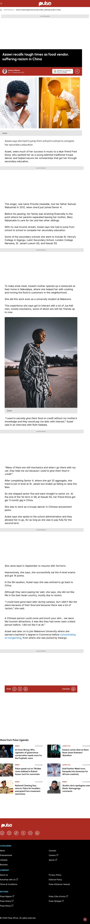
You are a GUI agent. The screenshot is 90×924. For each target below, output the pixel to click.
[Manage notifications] (85, 919)
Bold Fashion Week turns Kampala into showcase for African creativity (75, 771)
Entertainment (9, 10)
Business (4, 864)
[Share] (77, 71)
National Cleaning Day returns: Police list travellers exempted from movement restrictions (27, 789)
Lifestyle (66, 746)
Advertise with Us (7, 879)
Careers (52, 855)
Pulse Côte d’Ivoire (57, 896)
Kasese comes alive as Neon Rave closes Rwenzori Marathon (75, 752)
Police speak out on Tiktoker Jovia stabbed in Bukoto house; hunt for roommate (28, 771)
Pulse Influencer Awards (59, 884)
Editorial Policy (55, 879)
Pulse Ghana (5, 901)
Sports (51, 860)
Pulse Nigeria (6, 896)
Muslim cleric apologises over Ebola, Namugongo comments (76, 788)
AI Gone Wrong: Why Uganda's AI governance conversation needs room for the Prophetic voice (28, 753)
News (17, 746)
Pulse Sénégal (55, 901)
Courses (52, 850)
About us (4, 875)
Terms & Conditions (8, 884)
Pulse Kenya (5, 906)
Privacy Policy (55, 875)
